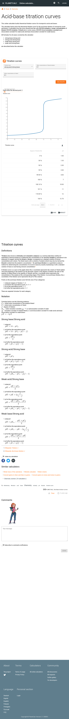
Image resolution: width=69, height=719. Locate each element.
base (21, 485)
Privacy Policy (19, 674)
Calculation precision (9, 89)
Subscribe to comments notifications (16, 545)
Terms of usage (20, 672)
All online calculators (36, 672)
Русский (6, 709)
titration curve (49, 485)
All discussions (52, 672)
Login (64, 3)
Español (6, 701)
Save (53, 213)
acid (18, 485)
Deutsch (6, 695)
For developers (52, 680)
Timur (52, 493)
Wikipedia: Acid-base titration (14, 451)
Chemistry (15, 9)
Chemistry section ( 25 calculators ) (15, 479)
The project (7, 672)
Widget (61, 213)
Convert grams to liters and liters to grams (17, 475)
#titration (13, 485)
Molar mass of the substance (13, 472)
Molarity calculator (30, 472)
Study (7, 9)
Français (6, 704)
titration (43, 485)
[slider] (13, 92)
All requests (51, 674)
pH (39, 485)
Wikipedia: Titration (11, 448)
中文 (5, 712)
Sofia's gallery (51, 677)
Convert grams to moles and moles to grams (46, 475)
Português (7, 707)
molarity (35, 485)
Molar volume (42, 472)
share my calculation (11, 456)
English (6, 698)
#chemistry (7, 485)
